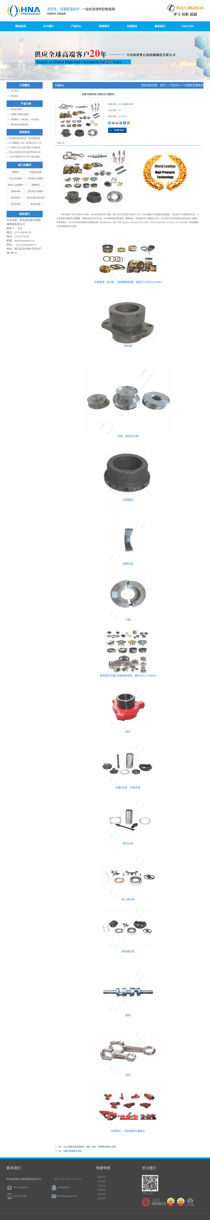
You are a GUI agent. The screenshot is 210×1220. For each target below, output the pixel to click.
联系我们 (160, 26)
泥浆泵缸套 (16, 204)
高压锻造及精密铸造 (19, 125)
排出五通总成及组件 (35, 198)
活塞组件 (16, 172)
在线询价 (117, 130)
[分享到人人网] (124, 123)
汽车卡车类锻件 (15, 178)
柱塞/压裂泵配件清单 (72, 1151)
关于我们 (48, 26)
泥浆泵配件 (16, 198)
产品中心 (76, 26)
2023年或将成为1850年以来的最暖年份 (26, 157)
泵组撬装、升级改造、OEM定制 (25, 119)
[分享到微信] (128, 123)
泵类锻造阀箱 (36, 172)
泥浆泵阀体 (16, 191)
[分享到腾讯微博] (120, 123)
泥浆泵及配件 (16, 109)
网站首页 (20, 26)
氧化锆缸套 (36, 204)
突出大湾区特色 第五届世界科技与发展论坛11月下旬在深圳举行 (37, 152)
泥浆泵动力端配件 (35, 178)
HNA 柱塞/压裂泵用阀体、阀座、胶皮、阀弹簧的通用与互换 (89, 1147)
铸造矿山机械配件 (15, 185)
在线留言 (132, 26)
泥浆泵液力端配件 (35, 191)
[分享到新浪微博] (117, 123)
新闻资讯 (104, 26)
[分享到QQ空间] (113, 123)
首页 (162, 85)
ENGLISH (188, 26)
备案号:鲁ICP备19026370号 (68, 1179)
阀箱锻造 (36, 185)
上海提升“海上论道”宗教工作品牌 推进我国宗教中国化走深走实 (36, 147)
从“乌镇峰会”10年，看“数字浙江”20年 (25, 143)
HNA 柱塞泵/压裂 (193, 91)
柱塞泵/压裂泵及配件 (20, 114)
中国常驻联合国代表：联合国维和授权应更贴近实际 (31, 138)
